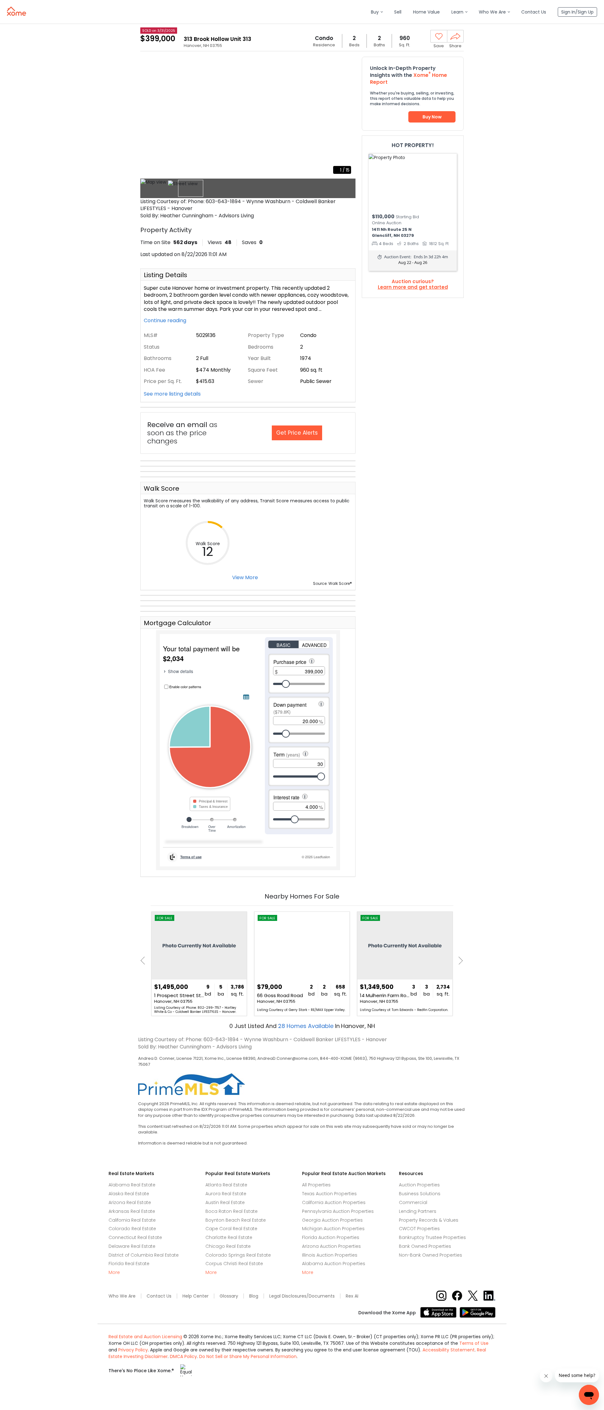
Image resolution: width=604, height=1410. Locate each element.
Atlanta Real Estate (226, 1185)
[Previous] (144, 960)
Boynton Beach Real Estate (235, 1220)
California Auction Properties (334, 1202)
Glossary (229, 1296)
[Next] (459, 960)
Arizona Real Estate (130, 1202)
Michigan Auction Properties (333, 1228)
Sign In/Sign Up (577, 12)
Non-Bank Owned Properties (430, 1255)
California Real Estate (132, 1220)
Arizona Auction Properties (331, 1246)
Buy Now (432, 117)
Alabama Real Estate (132, 1185)
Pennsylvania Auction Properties (338, 1211)
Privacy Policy (133, 1350)
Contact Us (159, 1296)
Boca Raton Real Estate (231, 1211)
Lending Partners (417, 1211)
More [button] (114, 1272)
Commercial (413, 1202)
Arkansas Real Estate (132, 1211)
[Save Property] (439, 36)
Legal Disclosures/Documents (302, 1296)
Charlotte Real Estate (228, 1237)
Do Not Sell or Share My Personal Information (248, 1356)
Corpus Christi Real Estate (234, 1263)
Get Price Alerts (297, 433)
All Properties (316, 1185)
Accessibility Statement (448, 1350)
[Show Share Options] (455, 36)
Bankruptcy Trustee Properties (432, 1237)
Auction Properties (419, 1185)
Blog (253, 1296)
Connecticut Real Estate (135, 1237)
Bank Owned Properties (425, 1246)
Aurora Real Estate (225, 1193)
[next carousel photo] (347, 117)
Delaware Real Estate (132, 1246)
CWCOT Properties (419, 1228)
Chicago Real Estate (228, 1246)
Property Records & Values (428, 1220)
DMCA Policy (183, 1356)
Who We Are (122, 1296)
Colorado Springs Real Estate (238, 1255)
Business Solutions (419, 1193)
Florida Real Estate (129, 1263)
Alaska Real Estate (129, 1193)
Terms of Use (474, 1343)
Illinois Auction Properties (329, 1255)
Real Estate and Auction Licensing (145, 1336)
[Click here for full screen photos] (347, 65)
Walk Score (161, 488)
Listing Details (165, 275)
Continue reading (165, 320)
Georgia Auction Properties (332, 1220)
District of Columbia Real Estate (144, 1255)
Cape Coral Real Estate (231, 1228)
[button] (377, 12)
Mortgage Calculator (177, 623)
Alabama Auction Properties (333, 1263)
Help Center (195, 1296)
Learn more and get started (413, 287)
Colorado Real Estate (132, 1228)
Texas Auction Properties (329, 1193)
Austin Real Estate (225, 1202)
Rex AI (352, 1296)
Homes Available (306, 1026)
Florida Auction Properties (330, 1237)
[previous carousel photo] (148, 117)
